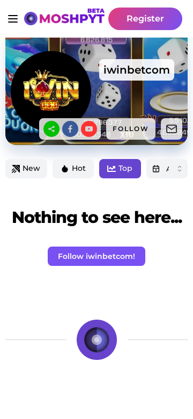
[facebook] (70, 129)
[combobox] (167, 168)
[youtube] (89, 129)
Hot (79, 168)
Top (125, 168)
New (31, 168)
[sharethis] (51, 129)
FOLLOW (131, 129)
